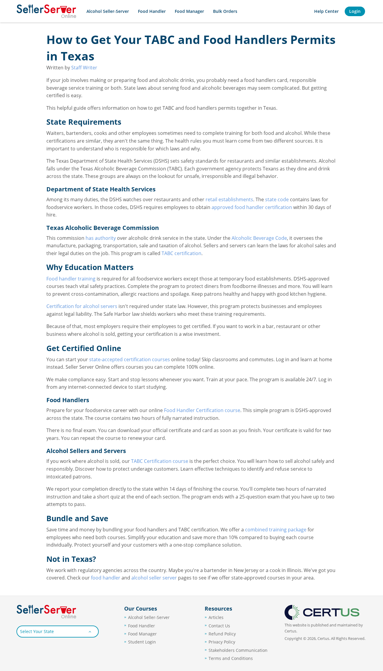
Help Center (326, 11)
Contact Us (219, 626)
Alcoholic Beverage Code (259, 238)
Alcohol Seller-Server (107, 11)
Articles (216, 617)
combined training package (275, 529)
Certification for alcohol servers (81, 306)
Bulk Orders (225, 11)
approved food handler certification (252, 207)
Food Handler (152, 11)
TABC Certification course (159, 461)
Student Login (142, 642)
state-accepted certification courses (129, 359)
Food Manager (189, 11)
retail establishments (229, 199)
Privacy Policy (222, 642)
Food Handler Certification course (202, 410)
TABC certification (181, 253)
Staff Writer (84, 67)
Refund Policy (222, 634)
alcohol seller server (154, 577)
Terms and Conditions (231, 658)
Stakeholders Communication (238, 650)
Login (355, 11)
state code (277, 199)
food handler (105, 577)
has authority (101, 238)
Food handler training (70, 278)
